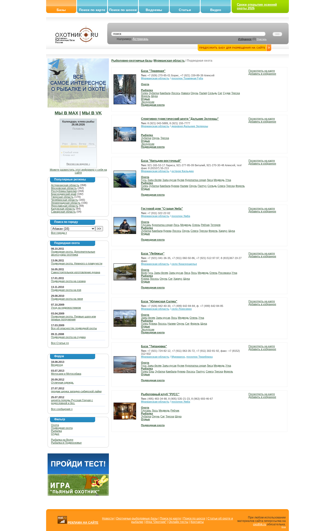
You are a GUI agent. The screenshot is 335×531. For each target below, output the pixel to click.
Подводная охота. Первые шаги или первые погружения (73, 318)
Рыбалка (56, 430)
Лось (176, 224)
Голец (144, 93)
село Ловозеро (181, 308)
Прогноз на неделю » (78, 164)
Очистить (262, 39)
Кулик (180, 179)
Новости (108, 518)
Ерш (151, 371)
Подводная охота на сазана (68, 281)
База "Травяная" (153, 71)
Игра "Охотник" (155, 522)
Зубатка (154, 93)
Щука (154, 96)
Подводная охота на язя (66, 289)
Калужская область (63, 208)
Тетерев (215, 224)
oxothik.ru (259, 524)
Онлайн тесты (178, 522)
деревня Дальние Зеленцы (189, 126)
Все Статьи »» (60, 342)
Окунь (194, 93)
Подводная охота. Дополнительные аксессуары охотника (73, 253)
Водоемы (154, 10)
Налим (184, 185)
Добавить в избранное (262, 73)
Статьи (185, 10)
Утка (228, 179)
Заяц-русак (169, 179)
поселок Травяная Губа (187, 78)
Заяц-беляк (154, 179)
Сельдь (212, 93)
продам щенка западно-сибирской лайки (76, 391)
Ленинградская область (65, 202)
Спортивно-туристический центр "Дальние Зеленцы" (180, 119)
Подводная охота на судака (68, 337)
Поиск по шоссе (123, 10)
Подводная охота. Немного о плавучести (76, 263)
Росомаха (224, 272)
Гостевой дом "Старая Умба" (162, 208)
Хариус (223, 230)
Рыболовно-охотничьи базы (131, 60)
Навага (185, 93)
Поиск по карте (92, 10)
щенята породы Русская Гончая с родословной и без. (72, 402)
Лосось (175, 93)
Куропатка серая (195, 179)
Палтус (202, 185)
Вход (284, 527)
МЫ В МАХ (66, 112)
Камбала (165, 93)
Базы (61, 10)
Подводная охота (62, 427)
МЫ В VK (92, 112)
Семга (221, 185)
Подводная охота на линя (67, 298)
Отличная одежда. (62, 382)
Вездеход (57, 364)
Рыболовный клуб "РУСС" (160, 394)
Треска (235, 93)
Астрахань (140, 39)
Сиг (220, 93)
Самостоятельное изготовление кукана (75, 272)
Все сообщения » (62, 409)
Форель (145, 96)
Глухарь (146, 224)
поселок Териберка (199, 356)
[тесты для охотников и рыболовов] (78, 473)
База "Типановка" (154, 346)
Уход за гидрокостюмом (66, 307)
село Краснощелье (184, 263)
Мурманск (178, 356)
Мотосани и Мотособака (66, 373)
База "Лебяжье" (153, 253)
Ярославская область (64, 205)
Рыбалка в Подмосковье (66, 442)
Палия (203, 93)
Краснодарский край (63, 193)
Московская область (64, 188)
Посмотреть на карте (261, 70)
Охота (55, 424)
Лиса (210, 179)
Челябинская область (64, 199)
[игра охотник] (78, 494)
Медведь (219, 179)
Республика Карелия (64, 191)
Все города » (59, 232)
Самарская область (63, 211)
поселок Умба (180, 216)
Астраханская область (65, 185)
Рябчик (205, 224)
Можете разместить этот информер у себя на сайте (78, 171)
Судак (227, 93)
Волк (144, 272)
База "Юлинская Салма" (159, 301)
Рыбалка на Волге (62, 439)
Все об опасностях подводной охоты (74, 328)
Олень (196, 224)
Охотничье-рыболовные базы (137, 518)
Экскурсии (147, 101)
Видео (215, 10)
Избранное (245, 39)
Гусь (144, 179)
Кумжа (175, 185)
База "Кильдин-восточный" (161, 161)
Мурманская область (169, 60)
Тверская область (62, 196)
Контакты (197, 522)
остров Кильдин (182, 171)
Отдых (55, 433)
